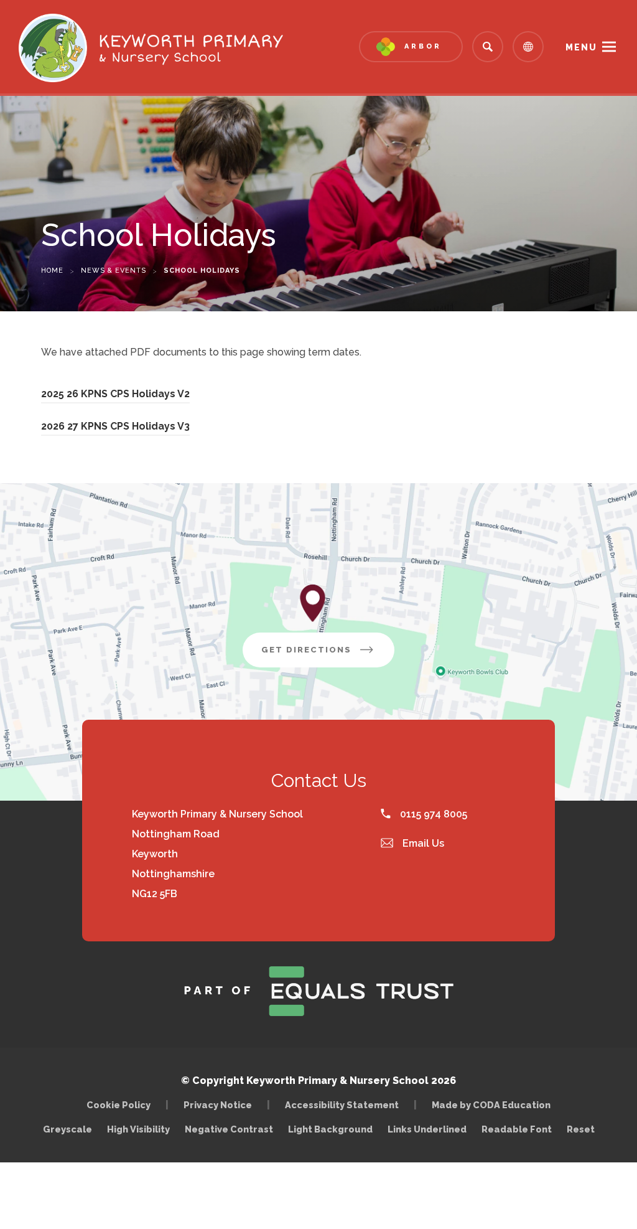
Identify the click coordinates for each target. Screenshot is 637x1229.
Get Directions (327, 655)
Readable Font (516, 1129)
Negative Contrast (229, 1129)
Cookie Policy (118, 1105)
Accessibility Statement (342, 1105)
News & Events (113, 270)
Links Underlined (427, 1129)
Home (52, 270)
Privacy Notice (218, 1105)
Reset (581, 1129)
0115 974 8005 (432, 814)
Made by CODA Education (494, 1105)
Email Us (422, 843)
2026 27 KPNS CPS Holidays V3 (115, 428)
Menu (581, 47)
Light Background (330, 1129)
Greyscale (67, 1129)
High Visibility (138, 1129)
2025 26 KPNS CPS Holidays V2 (115, 395)
